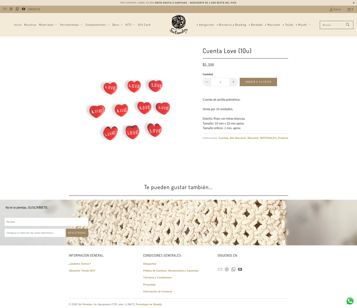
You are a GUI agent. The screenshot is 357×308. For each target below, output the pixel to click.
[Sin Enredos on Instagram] (11, 9)
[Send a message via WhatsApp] (350, 301)
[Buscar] (347, 25)
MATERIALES (268, 137)
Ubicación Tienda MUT (82, 270)
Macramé (253, 137)
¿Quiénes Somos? (80, 263)
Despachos (149, 263)
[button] (48, 25)
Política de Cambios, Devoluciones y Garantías (170, 270)
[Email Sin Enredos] (5, 9)
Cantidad (208, 74)
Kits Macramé (238, 137)
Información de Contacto (157, 291)
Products (283, 137)
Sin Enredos (85, 304)
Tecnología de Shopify (149, 304)
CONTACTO (34, 9)
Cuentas (223, 137)
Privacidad (149, 284)
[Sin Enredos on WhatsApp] (17, 9)
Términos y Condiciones (157, 277)
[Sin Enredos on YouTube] (23, 9)
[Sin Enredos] (178, 25)
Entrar (337, 9)
